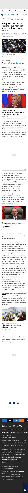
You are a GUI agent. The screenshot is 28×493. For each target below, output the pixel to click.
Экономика (18, 429)
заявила (15, 72)
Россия (4, 293)
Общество (5, 337)
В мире (24, 429)
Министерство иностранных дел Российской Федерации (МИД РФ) (14, 339)
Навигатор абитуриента (8, 341)
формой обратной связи (8, 479)
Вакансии (4, 438)
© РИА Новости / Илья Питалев (8, 54)
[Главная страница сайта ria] (9, 14)
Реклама (13, 432)
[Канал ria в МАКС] (4, 420)
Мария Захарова (19, 337)
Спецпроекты (5, 432)
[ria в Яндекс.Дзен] (10, 420)
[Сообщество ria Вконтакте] (16, 420)
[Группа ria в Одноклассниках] (21, 420)
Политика (4, 429)
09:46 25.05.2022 (6, 18)
